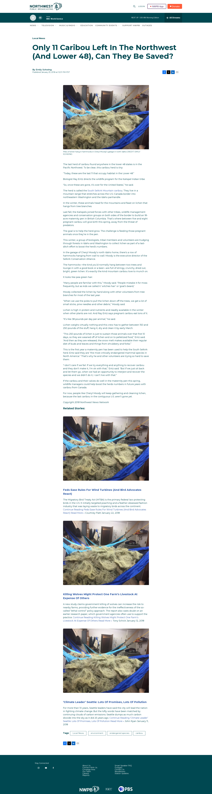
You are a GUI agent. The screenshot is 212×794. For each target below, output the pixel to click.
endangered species (119, 733)
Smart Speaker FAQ (123, 766)
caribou (139, 733)
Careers (85, 774)
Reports (85, 775)
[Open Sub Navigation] (38, 25)
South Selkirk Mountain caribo (104, 190)
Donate (176, 6)
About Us (86, 766)
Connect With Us (89, 768)
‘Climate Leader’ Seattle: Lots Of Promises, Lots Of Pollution (105, 702)
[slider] (44, 17)
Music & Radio (67, 25)
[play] (33, 17)
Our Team (86, 772)
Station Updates (122, 774)
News (33, 25)
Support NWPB (131, 25)
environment (97, 733)
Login (141, 6)
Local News (38, 38)
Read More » (78, 513)
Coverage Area (88, 770)
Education (86, 25)
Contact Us (119, 770)
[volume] (40, 18)
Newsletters (120, 772)
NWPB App (158, 6)
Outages (147, 25)
